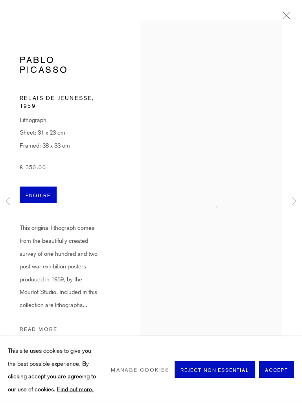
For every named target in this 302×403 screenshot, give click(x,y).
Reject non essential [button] (214, 370)
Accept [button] (276, 370)
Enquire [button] (38, 195)
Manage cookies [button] (140, 369)
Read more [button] (38, 329)
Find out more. (75, 388)
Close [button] (284, 18)
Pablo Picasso (44, 65)
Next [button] (294, 202)
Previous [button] (8, 202)
